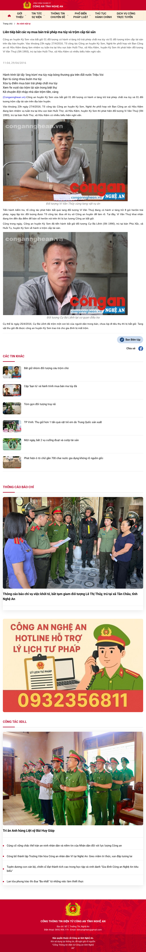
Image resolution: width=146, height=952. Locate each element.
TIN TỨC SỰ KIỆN (37, 15)
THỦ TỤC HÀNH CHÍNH (103, 15)
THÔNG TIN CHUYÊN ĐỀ (58, 15)
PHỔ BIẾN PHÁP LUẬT (80, 15)
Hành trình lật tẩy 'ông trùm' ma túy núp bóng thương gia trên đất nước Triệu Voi (53, 74)
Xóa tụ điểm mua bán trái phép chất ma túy (30, 83)
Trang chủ (7, 23)
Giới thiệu (19, 15)
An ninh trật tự (23, 23)
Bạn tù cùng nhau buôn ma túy (22, 79)
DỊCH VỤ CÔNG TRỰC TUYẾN (126, 15)
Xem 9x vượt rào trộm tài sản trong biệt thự (30, 87)
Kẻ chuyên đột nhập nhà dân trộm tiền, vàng (30, 92)
